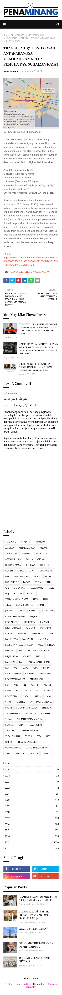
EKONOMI (50, 576)
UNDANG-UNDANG (26, 741)
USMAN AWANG (13, 747)
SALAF (8, 702)
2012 (32, 848)
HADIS (51, 587)
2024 (32, 775)
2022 (32, 787)
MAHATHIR (27, 639)
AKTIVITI (40, 542)
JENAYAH (9, 610)
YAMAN (46, 753)
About (36, 978)
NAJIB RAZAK (11, 656)
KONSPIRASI (46, 627)
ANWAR (43, 547)
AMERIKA (9, 547)
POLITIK (34, 684)
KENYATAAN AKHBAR (15, 616)
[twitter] (45, 869)
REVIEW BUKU (12, 696)
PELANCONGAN (13, 673)
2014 (32, 836)
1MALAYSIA (11, 542)
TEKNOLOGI (11, 730)
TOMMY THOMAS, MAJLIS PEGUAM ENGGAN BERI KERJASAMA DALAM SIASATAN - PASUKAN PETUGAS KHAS (38, 329)
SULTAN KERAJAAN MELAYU (30, 719)
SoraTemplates (23, 984)
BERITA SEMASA (13, 565)
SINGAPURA (30, 713)
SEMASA (33, 707)
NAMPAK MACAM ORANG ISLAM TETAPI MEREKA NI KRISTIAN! (38, 898)
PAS (43, 271)
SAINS (38, 696)
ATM (48, 553)
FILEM (48, 582)
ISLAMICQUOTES (24, 604)
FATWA (26, 582)
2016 (32, 824)
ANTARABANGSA (27, 547)
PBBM (36, 667)
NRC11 (39, 656)
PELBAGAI (30, 673)
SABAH (26, 696)
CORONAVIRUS (45, 570)
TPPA (39, 736)
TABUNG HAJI (35, 724)
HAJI (7, 593)
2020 (32, 799)
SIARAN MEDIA (12, 713)
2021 (32, 793)
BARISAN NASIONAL (35, 559)
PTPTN (47, 690)
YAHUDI (34, 753)
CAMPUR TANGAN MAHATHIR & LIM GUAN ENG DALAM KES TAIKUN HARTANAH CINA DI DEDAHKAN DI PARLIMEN (39, 348)
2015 (32, 830)
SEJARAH (20, 707)
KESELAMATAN (12, 622)
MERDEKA (10, 650)
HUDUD (18, 593)
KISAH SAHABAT (13, 627)
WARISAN (20, 753)
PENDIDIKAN (46, 673)
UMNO (8, 741)
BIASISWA (30, 565)
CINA (30, 570)
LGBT (51, 633)
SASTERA (20, 702)
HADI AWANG (36, 587)
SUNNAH (9, 724)
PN (24, 684)
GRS (7, 587)
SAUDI (8, 707)
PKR (13, 35)
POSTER (47, 684)
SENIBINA (46, 707)
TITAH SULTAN (12, 736)
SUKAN (8, 719)
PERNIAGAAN (36, 679)
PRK (18, 690)
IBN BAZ (30, 593)
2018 (32, 812)
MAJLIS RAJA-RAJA (14, 644)
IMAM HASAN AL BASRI (16, 599)
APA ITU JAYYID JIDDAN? (33, 928)
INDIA (35, 599)
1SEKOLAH (26, 542)
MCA (40, 644)
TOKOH (28, 736)
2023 (32, 781)
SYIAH (21, 724)
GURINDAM (19, 587)
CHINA (20, 570)
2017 (32, 818)
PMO (16, 684)
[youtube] (45, 876)
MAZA (30, 644)
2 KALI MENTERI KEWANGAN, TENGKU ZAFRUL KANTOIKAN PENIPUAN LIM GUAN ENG (35, 366)
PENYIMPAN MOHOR (15, 679)
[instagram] (16, 876)
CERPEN (9, 570)
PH (49, 679)
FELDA (38, 582)
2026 (32, 763)
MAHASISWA (11, 639)
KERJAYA (34, 616)
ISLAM (8, 604)
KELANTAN (47, 610)
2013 (32, 842)
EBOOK (37, 576)
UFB (48, 736)
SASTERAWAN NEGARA (40, 702)
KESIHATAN (29, 622)
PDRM (46, 667)
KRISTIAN (21, 633)
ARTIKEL (26, 553)
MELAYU (51, 644)
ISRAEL (41, 604)
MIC (21, 650)
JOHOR (21, 610)
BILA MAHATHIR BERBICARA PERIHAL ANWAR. (36, 945)
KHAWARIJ (35, 271)
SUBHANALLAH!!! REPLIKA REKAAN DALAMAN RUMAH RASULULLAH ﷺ (35, 915)
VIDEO (8, 753)
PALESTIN (10, 662)
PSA (37, 690)
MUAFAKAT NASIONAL (39, 650)
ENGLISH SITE (22, 271)
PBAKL (25, 667)
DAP (12, 271)
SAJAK (48, 696)
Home (6, 35)
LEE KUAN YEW (37, 633)
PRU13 (27, 690)
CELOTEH (44, 565)
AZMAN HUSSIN (13, 559)
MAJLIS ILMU (44, 639)
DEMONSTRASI (21, 576)
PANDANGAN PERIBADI (39, 662)
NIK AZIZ (27, 656)
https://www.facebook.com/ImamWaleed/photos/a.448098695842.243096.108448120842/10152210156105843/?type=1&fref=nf (30, 261)
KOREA (8, 633)
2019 (32, 805)
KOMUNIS (30, 627)
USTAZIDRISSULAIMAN (37, 747)
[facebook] (16, 869)
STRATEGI (45, 713)
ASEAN (38, 553)
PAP (7, 667)
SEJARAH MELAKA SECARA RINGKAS (34, 959)
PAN (21, 662)
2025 (32, 769)
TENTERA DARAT (30, 730)
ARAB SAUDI (11, 553)
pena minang (11, 71)
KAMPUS (33, 610)
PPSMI (8, 690)
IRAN (45, 599)
